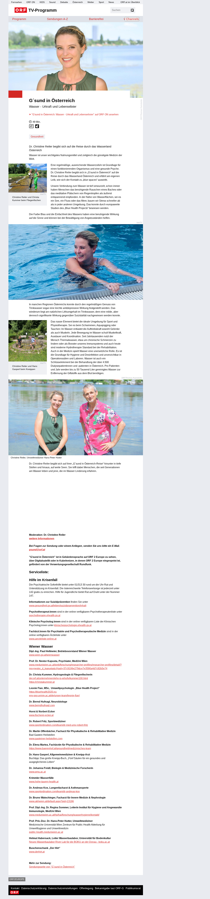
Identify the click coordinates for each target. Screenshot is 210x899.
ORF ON (30, 2)
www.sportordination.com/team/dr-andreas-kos (54, 791)
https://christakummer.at (42, 682)
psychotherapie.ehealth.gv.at (44, 615)
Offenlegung (86, 888)
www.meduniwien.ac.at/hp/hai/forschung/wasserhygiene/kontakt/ (64, 815)
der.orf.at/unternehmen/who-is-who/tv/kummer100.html (58, 678)
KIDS (42, 2)
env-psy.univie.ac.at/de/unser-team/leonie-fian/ (54, 695)
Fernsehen (16, 2)
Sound (52, 2)
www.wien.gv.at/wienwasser (44, 655)
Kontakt (15, 888)
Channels (132, 19)
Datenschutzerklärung (33, 888)
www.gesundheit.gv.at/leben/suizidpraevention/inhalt (57, 605)
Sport (101, 2)
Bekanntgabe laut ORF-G (109, 888)
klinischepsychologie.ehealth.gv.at (72, 625)
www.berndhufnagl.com (42, 705)
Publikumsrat (133, 888)
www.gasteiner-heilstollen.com (45, 738)
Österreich (78, 2)
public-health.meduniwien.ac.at (46, 832)
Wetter (90, 2)
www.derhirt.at (37, 851)
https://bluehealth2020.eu (43, 692)
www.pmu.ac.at (37, 771)
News (111, 2)
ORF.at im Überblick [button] (130, 2)
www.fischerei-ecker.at (41, 715)
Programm (19, 19)
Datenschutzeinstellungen (63, 888)
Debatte (64, 2)
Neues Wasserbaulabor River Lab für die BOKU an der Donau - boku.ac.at (69, 842)
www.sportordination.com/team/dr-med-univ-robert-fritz (58, 725)
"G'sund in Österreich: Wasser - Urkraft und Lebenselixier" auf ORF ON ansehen (75, 114)
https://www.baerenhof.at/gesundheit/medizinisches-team (60, 748)
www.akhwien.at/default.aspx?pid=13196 (51, 801)
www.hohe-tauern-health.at (43, 781)
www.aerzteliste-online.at (42, 638)
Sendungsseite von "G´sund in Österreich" (52, 866)
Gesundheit (37, 136)
